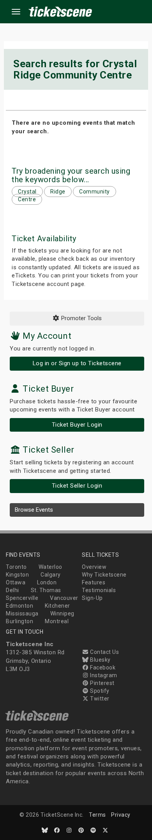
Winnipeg (62, 613)
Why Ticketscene (104, 575)
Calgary (51, 575)
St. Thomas (46, 590)
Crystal (27, 191)
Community (94, 191)
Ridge (57, 191)
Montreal (57, 621)
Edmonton (19, 606)
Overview (94, 567)
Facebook (102, 667)
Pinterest (102, 683)
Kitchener (57, 606)
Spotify (99, 691)
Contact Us (104, 652)
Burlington (19, 621)
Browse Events (34, 509)
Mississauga (22, 613)
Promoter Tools (81, 318)
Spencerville (22, 598)
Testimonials (99, 590)
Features (93, 582)
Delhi (12, 590)
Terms (97, 815)
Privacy (121, 815)
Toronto (16, 567)
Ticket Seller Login (77, 485)
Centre (27, 199)
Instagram (103, 675)
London (47, 582)
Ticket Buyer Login (77, 424)
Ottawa (15, 582)
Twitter (99, 698)
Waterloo (50, 567)
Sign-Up (92, 598)
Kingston (17, 575)
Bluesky (100, 660)
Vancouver (64, 598)
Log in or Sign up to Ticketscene (77, 363)
